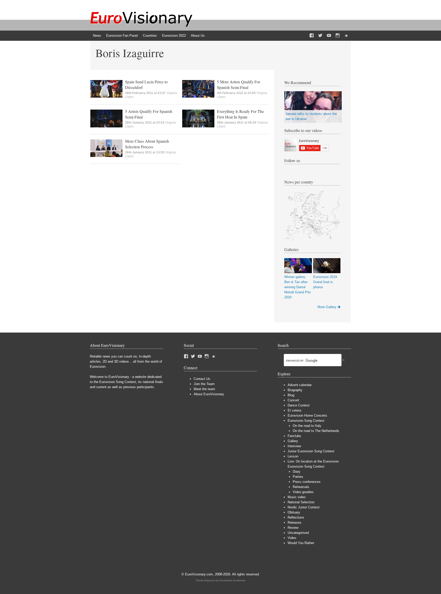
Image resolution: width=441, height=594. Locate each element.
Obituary (294, 512)
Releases (294, 522)
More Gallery (326, 307)
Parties (298, 477)
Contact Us (202, 379)
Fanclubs (294, 436)
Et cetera (294, 410)
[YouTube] (329, 36)
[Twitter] (320, 36)
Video (292, 538)
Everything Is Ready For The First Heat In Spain (240, 114)
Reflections (296, 517)
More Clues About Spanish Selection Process (147, 143)
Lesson (293, 456)
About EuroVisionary (209, 394)
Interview (294, 446)
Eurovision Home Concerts (307, 415)
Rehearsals (301, 487)
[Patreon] (346, 36)
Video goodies (303, 492)
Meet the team (204, 389)
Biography (295, 390)
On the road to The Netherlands (316, 431)
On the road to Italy (307, 426)
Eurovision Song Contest (306, 421)
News (97, 35)
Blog (291, 395)
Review (293, 528)
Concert (293, 400)
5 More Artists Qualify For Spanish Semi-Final (238, 84)
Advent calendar (300, 385)
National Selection (301, 502)
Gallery (293, 441)
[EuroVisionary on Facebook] (311, 36)
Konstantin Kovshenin (232, 580)
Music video (296, 497)
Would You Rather (301, 543)
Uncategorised (298, 533)
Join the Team (204, 384)
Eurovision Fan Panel (122, 35)
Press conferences (307, 482)
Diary (296, 471)
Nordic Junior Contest (304, 507)
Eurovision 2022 (174, 35)
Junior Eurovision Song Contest (311, 451)
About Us (198, 35)
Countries (150, 35)
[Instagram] (337, 36)
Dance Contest (299, 405)
